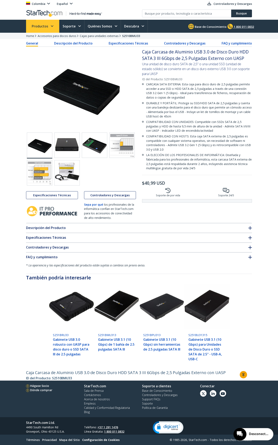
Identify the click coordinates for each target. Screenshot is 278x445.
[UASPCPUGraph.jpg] (122, 145)
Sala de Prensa (94, 391)
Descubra (132, 26)
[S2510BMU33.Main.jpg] (39, 145)
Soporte (70, 26)
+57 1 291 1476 (107, 427)
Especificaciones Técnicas (128, 43)
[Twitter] (203, 393)
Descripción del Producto (73, 43)
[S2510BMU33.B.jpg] (67, 145)
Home (30, 36)
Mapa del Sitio (69, 440)
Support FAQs (151, 399)
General (32, 43)
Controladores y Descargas (185, 43)
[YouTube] (223, 393)
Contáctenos (92, 395)
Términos (33, 440)
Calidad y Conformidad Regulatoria (107, 408)
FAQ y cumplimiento (237, 43)
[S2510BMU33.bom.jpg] (67, 173)
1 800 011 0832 (114, 431)
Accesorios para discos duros (57, 36)
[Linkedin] (213, 393)
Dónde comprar (41, 390)
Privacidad (49, 440)
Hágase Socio (39, 386)
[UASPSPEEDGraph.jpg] (39, 173)
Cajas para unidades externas (99, 36)
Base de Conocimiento (210, 27)
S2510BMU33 (131, 36)
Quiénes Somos (100, 26)
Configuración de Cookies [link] (101, 440)
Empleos (90, 403)
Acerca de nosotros (97, 399)
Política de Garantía (155, 408)
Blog (87, 412)
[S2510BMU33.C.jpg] (94, 145)
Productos (40, 26)
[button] (168, 427)
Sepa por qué (93, 204)
